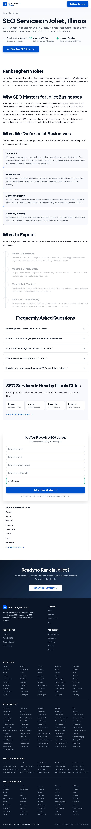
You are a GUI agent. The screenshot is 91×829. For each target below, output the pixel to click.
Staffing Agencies (43, 743)
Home (5, 13)
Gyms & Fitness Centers (10, 769)
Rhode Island (59, 688)
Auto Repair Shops (61, 766)
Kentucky (23, 676)
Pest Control (42, 718)
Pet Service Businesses (63, 772)
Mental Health (24, 724)
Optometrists (77, 724)
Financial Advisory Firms (80, 772)
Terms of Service (82, 824)
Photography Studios (44, 733)
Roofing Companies (26, 766)
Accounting (6, 714)
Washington (24, 695)
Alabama (5, 666)
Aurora (8, 516)
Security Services (61, 746)
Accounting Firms (78, 769)
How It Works (52, 618)
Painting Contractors (61, 730)
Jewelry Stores (25, 727)
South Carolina (77, 688)
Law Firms (51, 642)
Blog (49, 622)
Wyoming (76, 695)
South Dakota (7, 691)
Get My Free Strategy (44, 588)
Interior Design (25, 733)
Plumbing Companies (62, 763)
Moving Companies (61, 718)
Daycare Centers (60, 721)
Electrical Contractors (10, 766)
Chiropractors (42, 714)
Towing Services (8, 749)
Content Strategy (9, 642)
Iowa (74, 672)
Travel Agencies (8, 740)
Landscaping (7, 718)
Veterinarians (59, 714)
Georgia (75, 669)
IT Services (76, 743)
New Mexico (7, 685)
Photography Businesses (28, 772)
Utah (56, 691)
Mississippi (59, 679)
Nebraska (23, 682)
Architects (6, 733)
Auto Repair (41, 711)
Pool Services (77, 727)
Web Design (7, 746)
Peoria (8, 534)
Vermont (75, 691)
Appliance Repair (60, 727)
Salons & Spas (25, 721)
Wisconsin (58, 695)
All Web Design (53, 634)
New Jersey (76, 682)
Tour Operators (25, 740)
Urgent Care (42, 724)
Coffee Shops (42, 737)
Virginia (5, 695)
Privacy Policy (68, 824)
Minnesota (41, 679)
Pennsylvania (42, 688)
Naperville (9, 520)
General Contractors (79, 730)
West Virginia (42, 695)
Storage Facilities (78, 718)
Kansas (5, 676)
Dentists (50, 646)
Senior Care (76, 721)
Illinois (11, 13)
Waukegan (9, 542)
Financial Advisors (61, 740)
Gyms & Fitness (8, 721)
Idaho (22, 672)
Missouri (75, 679)
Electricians (6, 711)
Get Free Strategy (78, 4)
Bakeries (23, 737)
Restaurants (52, 638)
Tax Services (24, 743)
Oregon (22, 688)
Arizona (40, 666)
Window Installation (26, 730)
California (76, 666)
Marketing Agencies (61, 743)
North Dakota (59, 685)
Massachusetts (8, 679)
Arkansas (58, 666)
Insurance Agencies (9, 772)
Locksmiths (76, 746)
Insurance (76, 711)
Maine (57, 676)
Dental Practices (43, 763)
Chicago (8, 512)
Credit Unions (7, 743)
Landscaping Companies (63, 769)
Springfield (10, 529)
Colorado (6, 669)
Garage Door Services (10, 730)
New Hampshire (60, 682)
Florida (57, 669)
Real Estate (58, 711)
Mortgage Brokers (78, 740)
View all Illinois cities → (14, 547)
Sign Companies (43, 746)
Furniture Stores (43, 727)
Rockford (9, 525)
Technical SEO (8, 638)
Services (51, 614)
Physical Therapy (8, 724)
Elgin (7, 538)
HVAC (74, 708)
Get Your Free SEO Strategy (20, 49)
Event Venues (59, 733)
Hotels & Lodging (78, 737)
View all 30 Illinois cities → (19, 414)
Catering (75, 733)
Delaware (41, 669)
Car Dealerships (8, 727)
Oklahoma (6, 688)
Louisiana (41, 676)
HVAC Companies (78, 763)
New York (23, 685)
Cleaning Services (26, 718)
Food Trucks (7, 737)
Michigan (23, 679)
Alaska (22, 666)
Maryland (76, 676)
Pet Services (42, 721)
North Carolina (42, 685)
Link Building (7, 646)
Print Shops (24, 746)
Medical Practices (26, 714)
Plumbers (58, 708)
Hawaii (5, 672)
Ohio (74, 685)
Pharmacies (59, 724)
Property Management (45, 740)
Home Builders (42, 769)
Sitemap (57, 824)
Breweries (58, 737)
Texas (40, 691)
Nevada (40, 682)
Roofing (50, 650)
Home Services (78, 714)
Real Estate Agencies (44, 766)
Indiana (57, 672)
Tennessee (24, 691)
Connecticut (24, 669)
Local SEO (6, 634)
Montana (5, 682)
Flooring (40, 730)
